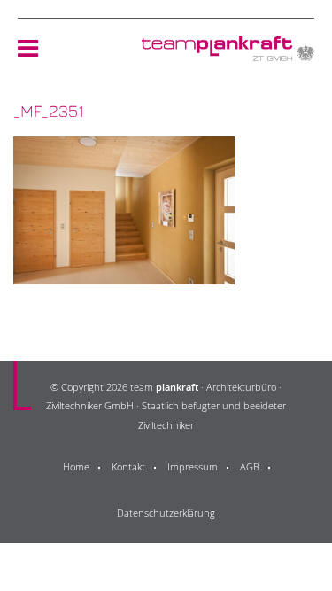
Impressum (192, 466)
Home (76, 466)
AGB (249, 466)
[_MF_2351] (124, 273)
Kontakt (128, 466)
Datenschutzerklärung (166, 512)
